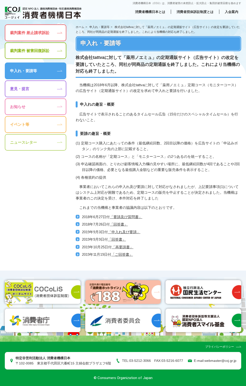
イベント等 (19, 124)
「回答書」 (119, 224)
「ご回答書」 (122, 254)
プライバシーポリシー (219, 346)
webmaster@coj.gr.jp (220, 361)
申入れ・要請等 (99, 27)
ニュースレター (23, 142)
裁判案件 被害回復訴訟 (29, 51)
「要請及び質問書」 (126, 217)
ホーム (80, 27)
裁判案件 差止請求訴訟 (29, 33)
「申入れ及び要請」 (124, 232)
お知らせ (17, 107)
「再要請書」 (122, 247)
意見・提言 (19, 89)
